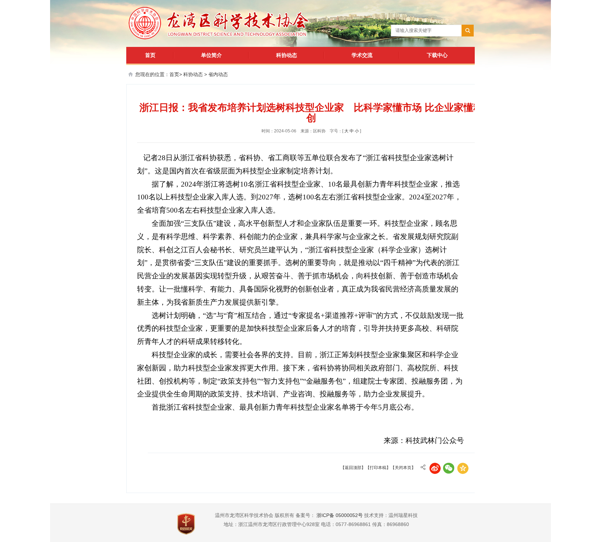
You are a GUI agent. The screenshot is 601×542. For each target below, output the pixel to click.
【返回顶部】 (353, 467)
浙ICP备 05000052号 (339, 515)
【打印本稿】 (378, 467)
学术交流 (362, 55)
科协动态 (286, 55)
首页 (150, 55)
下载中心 (437, 55)
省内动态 (218, 74)
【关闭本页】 (403, 467)
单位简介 (211, 55)
